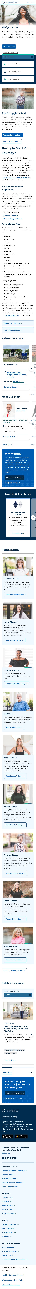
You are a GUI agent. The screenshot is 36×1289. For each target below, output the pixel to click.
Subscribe (6, 1153)
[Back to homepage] (10, 2)
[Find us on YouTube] (15, 1158)
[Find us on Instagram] (5, 1158)
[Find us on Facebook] (3, 1158)
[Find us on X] (10, 1158)
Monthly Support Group (12, 219)
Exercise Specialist (10, 216)
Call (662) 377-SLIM (12, 483)
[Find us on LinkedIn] (8, 1158)
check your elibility (11, 315)
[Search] (28, 2)
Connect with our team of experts (15, 177)
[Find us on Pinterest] (13, 1158)
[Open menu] (33, 2)
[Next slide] (31, 368)
